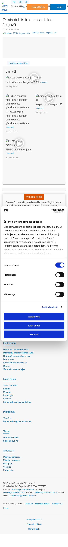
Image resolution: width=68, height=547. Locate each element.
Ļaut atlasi (34, 325)
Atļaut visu (34, 316)
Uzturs (6, 366)
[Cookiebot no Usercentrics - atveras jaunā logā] (50, 211)
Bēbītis (6, 388)
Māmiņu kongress (11, 457)
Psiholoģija (8, 395)
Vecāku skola (17, 6)
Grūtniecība (9, 343)
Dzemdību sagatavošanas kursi (18, 352)
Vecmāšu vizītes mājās (14, 369)
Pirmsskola (9, 411)
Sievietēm (8, 450)
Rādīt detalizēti (50, 307)
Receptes (7, 463)
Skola (6, 431)
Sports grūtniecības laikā (15, 362)
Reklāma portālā (42, 503)
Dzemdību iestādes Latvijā (15, 349)
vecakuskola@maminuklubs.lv (22, 495)
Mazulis (6, 392)
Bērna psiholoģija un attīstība (17, 402)
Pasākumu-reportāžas (18, 63)
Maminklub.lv (34, 529)
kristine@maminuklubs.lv (23, 489)
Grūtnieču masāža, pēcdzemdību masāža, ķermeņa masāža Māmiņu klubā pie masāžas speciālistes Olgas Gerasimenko (33, 205)
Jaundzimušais (10, 385)
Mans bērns (9, 379)
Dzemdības (8, 359)
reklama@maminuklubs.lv (45, 492)
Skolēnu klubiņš (10, 440)
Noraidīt (34, 334)
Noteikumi (29, 503)
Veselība (7, 398)
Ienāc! (59, 7)
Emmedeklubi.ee (34, 524)
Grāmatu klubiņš (11, 437)
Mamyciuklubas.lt (34, 519)
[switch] (59, 274)
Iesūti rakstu (38, 7)
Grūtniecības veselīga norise (17, 356)
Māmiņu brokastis (11, 460)
